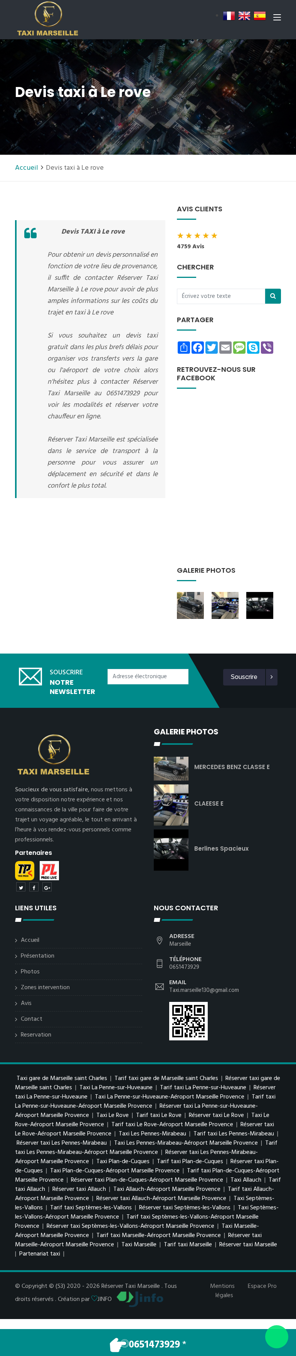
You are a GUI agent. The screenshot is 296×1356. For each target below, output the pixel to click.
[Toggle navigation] (277, 18)
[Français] (229, 16)
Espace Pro (262, 1286)
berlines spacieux (221, 848)
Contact (31, 1019)
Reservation (36, 1035)
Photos (30, 972)
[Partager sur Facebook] (34, 886)
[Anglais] (244, 16)
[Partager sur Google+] (47, 886)
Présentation (37, 956)
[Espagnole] (260, 16)
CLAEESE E (209, 803)
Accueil (26, 168)
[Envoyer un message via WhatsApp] (276, 1336)
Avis (26, 1003)
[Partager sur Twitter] (20, 886)
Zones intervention (45, 988)
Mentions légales (222, 1291)
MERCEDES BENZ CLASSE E (232, 767)
